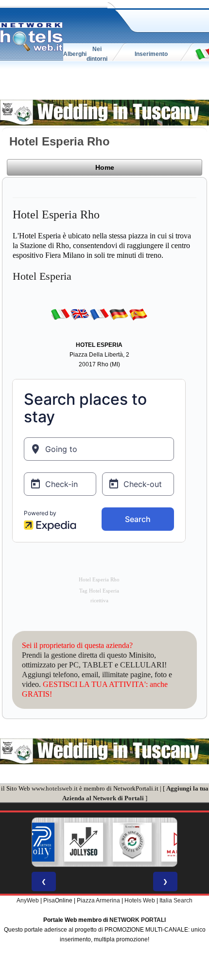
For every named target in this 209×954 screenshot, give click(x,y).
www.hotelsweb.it (55, 788)
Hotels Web (139, 900)
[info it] (60, 313)
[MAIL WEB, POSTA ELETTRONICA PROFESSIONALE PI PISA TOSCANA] (161, 842)
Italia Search (175, 900)
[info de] (118, 313)
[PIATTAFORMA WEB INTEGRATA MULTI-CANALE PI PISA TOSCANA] (112, 842)
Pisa (49, 900)
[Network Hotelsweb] (31, 37)
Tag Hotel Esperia (99, 591)
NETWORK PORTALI (137, 920)
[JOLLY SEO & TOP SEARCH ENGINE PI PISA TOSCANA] (64, 842)
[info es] (138, 313)
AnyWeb (28, 900)
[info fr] (99, 313)
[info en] (79, 313)
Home (104, 167)
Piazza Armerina (98, 900)
